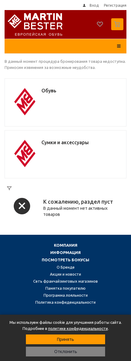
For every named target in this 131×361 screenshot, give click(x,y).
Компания (65, 245)
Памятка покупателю (65, 288)
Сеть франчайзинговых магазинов (65, 281)
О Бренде (66, 267)
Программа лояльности (66, 295)
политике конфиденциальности (78, 328)
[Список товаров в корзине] (118, 29)
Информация (65, 252)
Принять (65, 339)
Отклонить (65, 351)
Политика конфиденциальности (65, 302)
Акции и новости (65, 274)
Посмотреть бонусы (65, 260)
